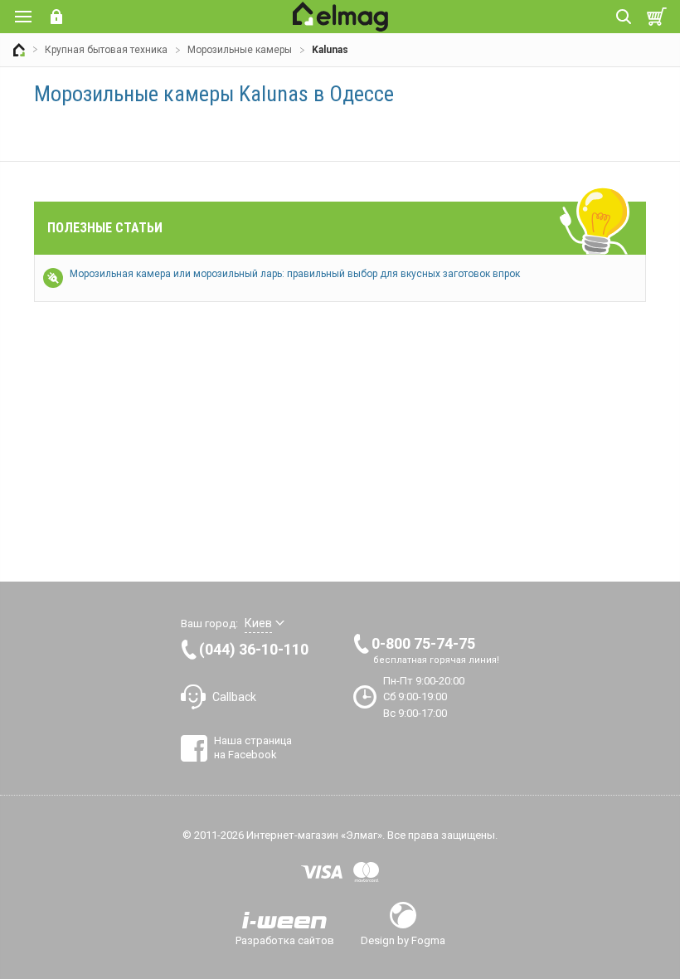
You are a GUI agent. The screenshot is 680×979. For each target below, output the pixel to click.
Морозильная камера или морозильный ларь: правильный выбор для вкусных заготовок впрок (295, 274)
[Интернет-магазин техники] (19, 49)
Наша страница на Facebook (253, 747)
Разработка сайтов (285, 940)
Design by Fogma (403, 940)
